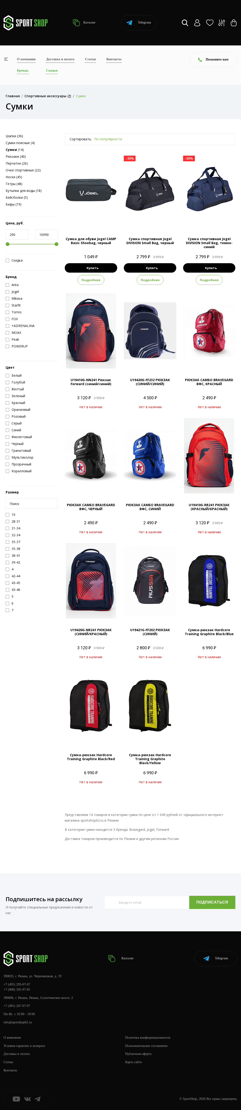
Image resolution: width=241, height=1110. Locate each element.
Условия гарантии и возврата (24, 1046)
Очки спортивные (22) (23, 170)
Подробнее (90, 280)
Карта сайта (133, 1062)
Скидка (17, 260)
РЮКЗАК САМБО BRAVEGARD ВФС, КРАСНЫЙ (209, 382)
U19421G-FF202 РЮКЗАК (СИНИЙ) (150, 632)
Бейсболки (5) (17, 197)
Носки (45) (14, 177)
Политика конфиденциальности (147, 1037)
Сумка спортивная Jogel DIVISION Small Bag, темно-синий (209, 243)
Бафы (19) (13, 204)
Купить (92, 268)
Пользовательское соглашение (146, 1046)
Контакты (113, 59)
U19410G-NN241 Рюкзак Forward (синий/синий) (91, 382)
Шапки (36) (14, 136)
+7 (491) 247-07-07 (17, 1006)
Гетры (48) (14, 184)
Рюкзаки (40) (16, 156)
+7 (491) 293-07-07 (17, 984)
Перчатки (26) (17, 163)
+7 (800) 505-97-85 (17, 989)
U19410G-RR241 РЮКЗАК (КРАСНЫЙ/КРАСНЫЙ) (209, 507)
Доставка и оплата (60, 59)
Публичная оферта (138, 1054)
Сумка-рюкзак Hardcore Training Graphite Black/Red (91, 757)
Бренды (22, 70)
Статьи (90, 59)
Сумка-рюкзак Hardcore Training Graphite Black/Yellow (150, 759)
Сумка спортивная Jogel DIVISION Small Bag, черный (150, 241)
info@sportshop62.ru (18, 1022)
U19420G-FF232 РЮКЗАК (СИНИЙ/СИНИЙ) (150, 382)
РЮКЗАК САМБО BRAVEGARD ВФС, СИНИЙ (150, 507)
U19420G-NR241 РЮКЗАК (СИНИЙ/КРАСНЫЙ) (91, 632)
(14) (15, 149)
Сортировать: (81, 139)
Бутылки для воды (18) (24, 190)
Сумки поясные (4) (20, 143)
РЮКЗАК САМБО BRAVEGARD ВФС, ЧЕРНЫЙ (91, 507)
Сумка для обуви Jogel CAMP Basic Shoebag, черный (91, 241)
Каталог (89, 22)
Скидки (52, 70)
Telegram (144, 22)
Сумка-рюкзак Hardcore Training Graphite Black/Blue (209, 632)
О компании (26, 59)
